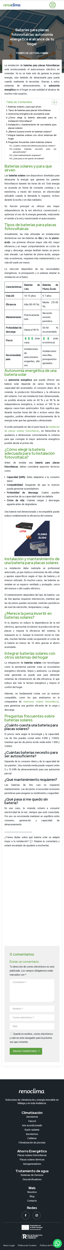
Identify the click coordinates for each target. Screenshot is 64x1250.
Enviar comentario (25, 1051)
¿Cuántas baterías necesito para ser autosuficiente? (34, 150)
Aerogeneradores (32, 1163)
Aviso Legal (9, 1245)
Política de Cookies (27, 1245)
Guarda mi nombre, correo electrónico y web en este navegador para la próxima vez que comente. (31, 1037)
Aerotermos (32, 1134)
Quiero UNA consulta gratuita (32, 928)
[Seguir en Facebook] (26, 1215)
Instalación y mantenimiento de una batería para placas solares (32, 126)
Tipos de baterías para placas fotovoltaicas (29, 110)
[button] (57, 1243)
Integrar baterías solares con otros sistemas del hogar (32, 137)
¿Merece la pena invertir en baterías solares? (30, 131)
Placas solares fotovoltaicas (32, 1155)
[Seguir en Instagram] (37, 1215)
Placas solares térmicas (32, 1159)
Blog (32, 1196)
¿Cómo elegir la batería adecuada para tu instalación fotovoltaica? (32, 119)
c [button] (52, 4)
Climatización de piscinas (32, 1142)
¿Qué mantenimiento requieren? (27, 155)
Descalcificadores (32, 1179)
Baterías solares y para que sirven (24, 107)
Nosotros (32, 1192)
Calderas (32, 1138)
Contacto (32, 1200)
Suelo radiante (32, 1129)
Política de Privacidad (50, 1245)
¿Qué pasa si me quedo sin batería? (28, 158)
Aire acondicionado (32, 1125)
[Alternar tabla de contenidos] (53, 102)
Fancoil (32, 1121)
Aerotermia (32, 1116)
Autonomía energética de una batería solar (29, 114)
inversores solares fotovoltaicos (41, 701)
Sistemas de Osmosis (32, 1175)
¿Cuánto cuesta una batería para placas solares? (34, 146)
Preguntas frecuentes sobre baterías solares (30, 142)
